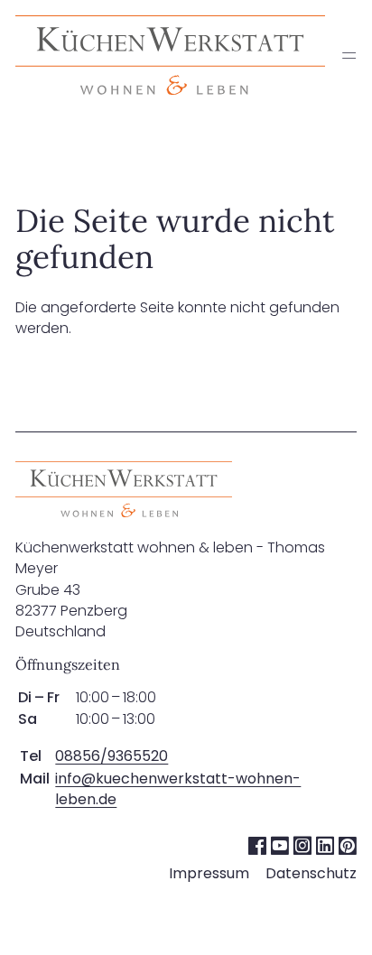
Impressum (209, 873)
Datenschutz (311, 873)
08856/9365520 (111, 756)
